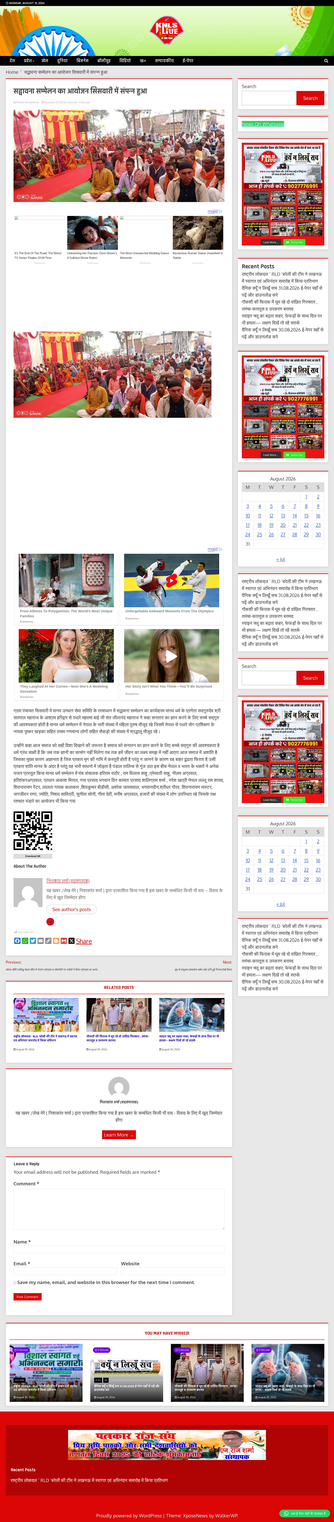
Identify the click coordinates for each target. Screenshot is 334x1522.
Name (22, 1242)
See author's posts (71, 909)
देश (12, 61)
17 (248, 525)
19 (271, 525)
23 (318, 525)
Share (84, 941)
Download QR (32, 856)
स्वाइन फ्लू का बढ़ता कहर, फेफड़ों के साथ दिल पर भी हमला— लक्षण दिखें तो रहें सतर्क (189, 1038)
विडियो (125, 61)
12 (271, 515)
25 (259, 534)
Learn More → (119, 1135)
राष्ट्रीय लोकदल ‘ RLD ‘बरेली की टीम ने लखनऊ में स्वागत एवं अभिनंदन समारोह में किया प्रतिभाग (45, 1038)
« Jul (280, 559)
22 (306, 525)
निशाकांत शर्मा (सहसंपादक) (28, 102)
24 (247, 534)
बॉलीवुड (104, 61)
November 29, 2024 (55, 102)
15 (306, 515)
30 (318, 534)
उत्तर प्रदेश (72, 102)
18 (259, 525)
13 (283, 515)
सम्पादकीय (164, 61)
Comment (26, 1184)
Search (310, 98)
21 (295, 525)
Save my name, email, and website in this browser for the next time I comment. (106, 1282)
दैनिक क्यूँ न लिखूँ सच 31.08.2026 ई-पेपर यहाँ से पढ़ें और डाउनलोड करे (126, 1388)
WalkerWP (226, 1516)
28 (294, 534)
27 (283, 534)
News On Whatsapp (263, 124)
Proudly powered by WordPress (129, 1516)
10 (248, 515)
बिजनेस (83, 61)
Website (130, 1263)
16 (318, 515)
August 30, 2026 (25, 1049)
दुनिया (62, 61)
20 (282, 525)
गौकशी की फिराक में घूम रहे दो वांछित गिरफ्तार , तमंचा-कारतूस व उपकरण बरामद (117, 1038)
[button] (304, 1513)
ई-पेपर (188, 61)
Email (22, 1263)
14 (295, 515)
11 (259, 515)
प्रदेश (28, 61)
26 (271, 534)
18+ (143, 61)
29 (306, 534)
